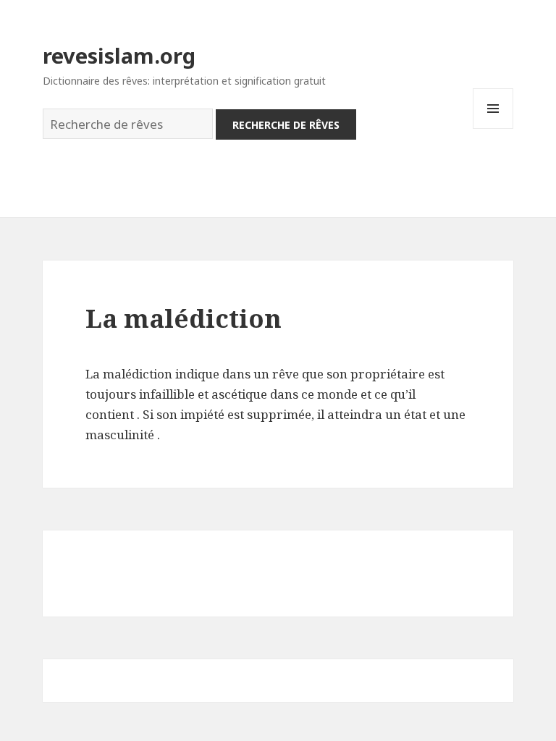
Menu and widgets (493, 128)
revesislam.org (119, 55)
